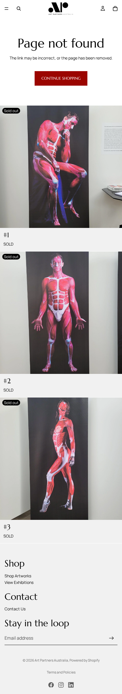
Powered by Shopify (85, 660)
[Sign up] (111, 638)
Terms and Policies (61, 672)
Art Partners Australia (51, 660)
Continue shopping (61, 78)
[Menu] (6, 8)
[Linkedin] (71, 684)
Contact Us (15, 609)
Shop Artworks (18, 575)
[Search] (18, 8)
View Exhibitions (19, 582)
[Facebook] (51, 684)
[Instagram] (61, 684)
